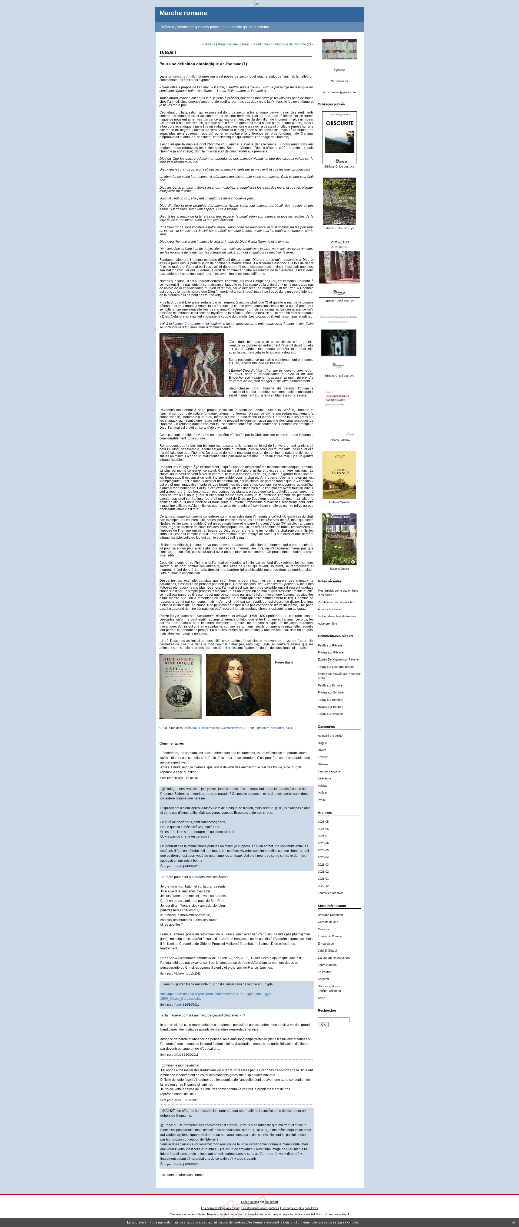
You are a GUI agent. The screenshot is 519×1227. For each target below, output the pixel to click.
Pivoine (322, 652)
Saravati (323, 979)
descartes (277, 727)
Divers (322, 750)
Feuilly (322, 645)
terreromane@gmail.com (339, 92)
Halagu (322, 706)
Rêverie (337, 645)
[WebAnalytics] (259, 5)
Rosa (177, 1100)
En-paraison (326, 943)
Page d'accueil (228, 44)
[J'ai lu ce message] (513, 1222)
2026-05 (323, 821)
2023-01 (323, 878)
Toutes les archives (331, 893)
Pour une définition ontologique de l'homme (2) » (278, 44)
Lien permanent (209, 727)
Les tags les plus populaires (300, 1208)
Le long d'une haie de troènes (337, 616)
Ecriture (337, 685)
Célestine (324, 929)
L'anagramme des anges (334, 957)
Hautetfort (271, 1201)
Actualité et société (330, 735)
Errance (323, 757)
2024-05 (323, 829)
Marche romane (183, 12)
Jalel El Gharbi (327, 950)
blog (344, 1214)
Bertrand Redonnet (330, 914)
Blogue (322, 743)
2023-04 (323, 857)
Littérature (324, 778)
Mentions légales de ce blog (225, 1214)
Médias (322, 785)
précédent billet (184, 76)
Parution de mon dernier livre (336, 602)
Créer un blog (250, 1201)
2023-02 (323, 871)
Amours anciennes (330, 609)
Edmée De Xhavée (330, 659)
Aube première (327, 623)
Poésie (322, 792)
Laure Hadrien (327, 964)
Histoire (323, 764)
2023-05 (323, 850)
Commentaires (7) (234, 727)
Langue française (329, 771)
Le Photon (324, 971)
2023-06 (323, 843)
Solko (321, 997)
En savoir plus (348, 1222)
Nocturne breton (343, 666)
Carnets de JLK (328, 921)
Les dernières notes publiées (260, 1208)
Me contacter (339, 81)
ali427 (177, 1054)
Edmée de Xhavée (330, 936)
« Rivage (208, 44)
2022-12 (323, 886)
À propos (339, 70)
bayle (289, 727)
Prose (322, 800)
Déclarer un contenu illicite (187, 1214)
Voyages (338, 713)
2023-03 (323, 864)
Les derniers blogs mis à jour (220, 1208)
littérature (263, 727)
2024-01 (323, 836)
